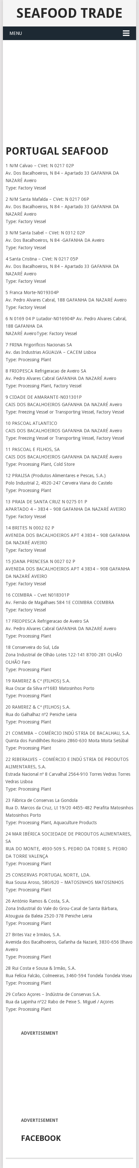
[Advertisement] (69, 89)
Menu (15, 33)
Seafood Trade (69, 13)
